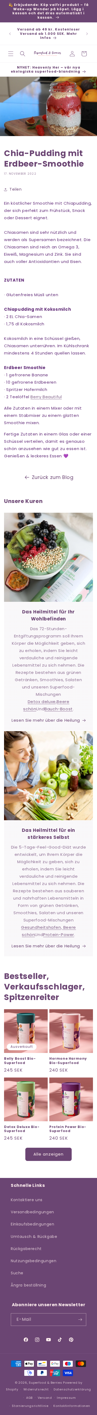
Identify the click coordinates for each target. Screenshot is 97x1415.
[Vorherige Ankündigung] (10, 34)
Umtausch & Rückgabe (34, 1236)
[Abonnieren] (80, 1319)
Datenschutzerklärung (72, 1389)
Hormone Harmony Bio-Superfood (68, 1060)
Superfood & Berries (45, 1382)
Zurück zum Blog (53, 477)
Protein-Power (58, 934)
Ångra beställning (28, 1285)
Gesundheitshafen (41, 927)
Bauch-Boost (58, 709)
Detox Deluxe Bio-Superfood (21, 1129)
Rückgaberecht (26, 1248)
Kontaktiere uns (27, 1200)
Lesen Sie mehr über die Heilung (46, 720)
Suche (17, 1273)
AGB (29, 1398)
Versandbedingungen (32, 1212)
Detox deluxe (42, 701)
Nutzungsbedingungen (33, 1261)
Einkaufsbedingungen (32, 1224)
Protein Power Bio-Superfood (67, 1129)
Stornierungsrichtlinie (30, 1406)
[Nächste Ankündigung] (87, 34)
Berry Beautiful (46, 397)
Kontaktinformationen (71, 1406)
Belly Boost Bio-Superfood (20, 1060)
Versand (45, 1398)
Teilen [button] (15, 189)
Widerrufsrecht (36, 1389)
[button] (11, 54)
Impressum (66, 1398)
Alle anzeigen (48, 1154)
